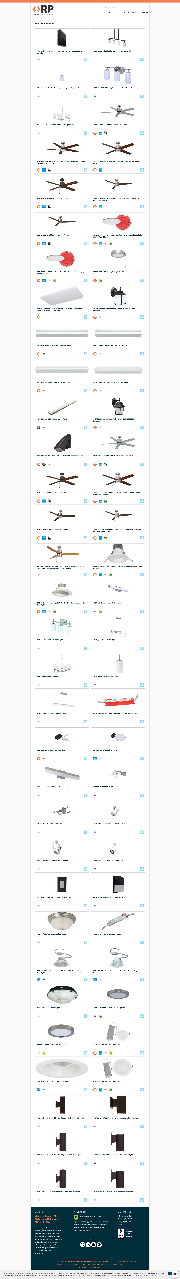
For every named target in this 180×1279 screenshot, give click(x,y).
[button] (178, 1271)
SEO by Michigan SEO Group (127, 1261)
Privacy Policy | (61, 1264)
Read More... (93, 1230)
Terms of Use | (72, 1264)
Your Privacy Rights (117, 1264)
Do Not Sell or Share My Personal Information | (94, 1264)
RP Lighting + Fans (44, 11)
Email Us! (121, 1225)
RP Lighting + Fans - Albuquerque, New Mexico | (65, 1261)
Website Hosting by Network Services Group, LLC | (100, 1261)
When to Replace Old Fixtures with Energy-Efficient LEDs (47, 1219)
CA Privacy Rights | (85, 1267)
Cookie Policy (97, 1267)
